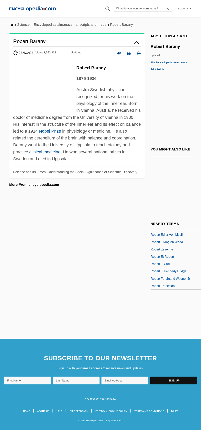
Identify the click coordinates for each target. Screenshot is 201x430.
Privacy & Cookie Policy (111, 411)
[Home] (32, 8)
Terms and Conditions (149, 411)
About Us (43, 411)
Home (26, 411)
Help (60, 411)
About (169, 62)
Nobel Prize (50, 131)
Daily (174, 411)
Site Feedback (79, 411)
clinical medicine (44, 151)
